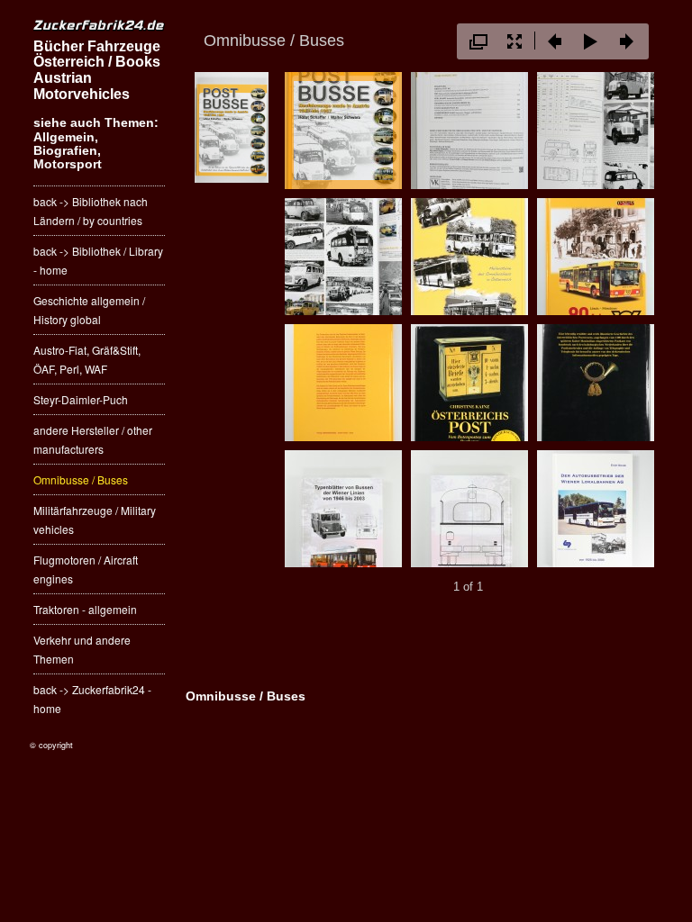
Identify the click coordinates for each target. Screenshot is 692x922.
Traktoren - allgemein (85, 609)
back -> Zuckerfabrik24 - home (92, 699)
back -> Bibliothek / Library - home (98, 260)
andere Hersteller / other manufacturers (92, 439)
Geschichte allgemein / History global (89, 310)
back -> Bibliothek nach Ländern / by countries (90, 211)
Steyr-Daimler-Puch (80, 399)
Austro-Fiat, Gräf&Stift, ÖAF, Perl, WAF (87, 359)
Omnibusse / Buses (80, 479)
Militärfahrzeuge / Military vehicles (94, 519)
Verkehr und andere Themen (82, 649)
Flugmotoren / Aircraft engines (85, 569)
